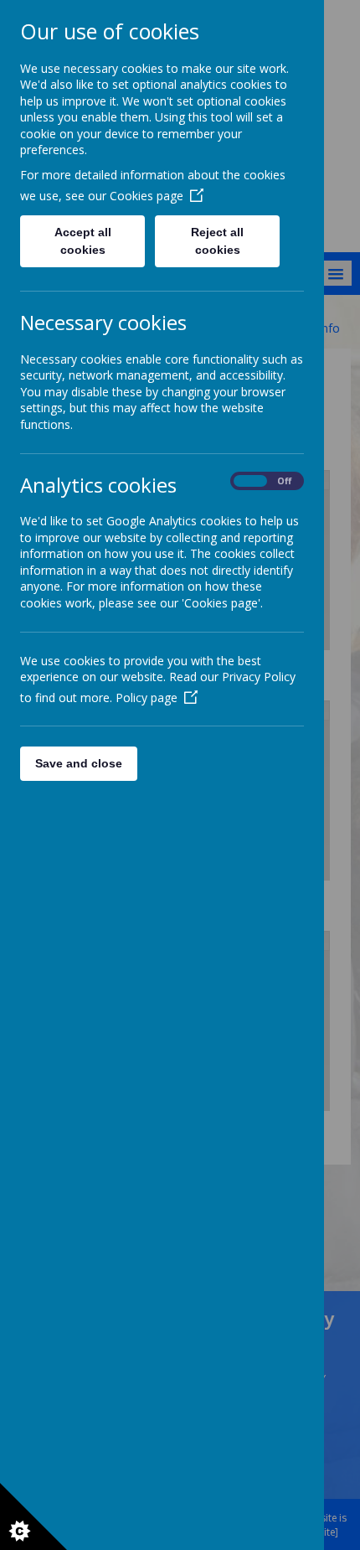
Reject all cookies (217, 240)
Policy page (146, 697)
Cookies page (146, 196)
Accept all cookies (82, 240)
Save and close (78, 763)
